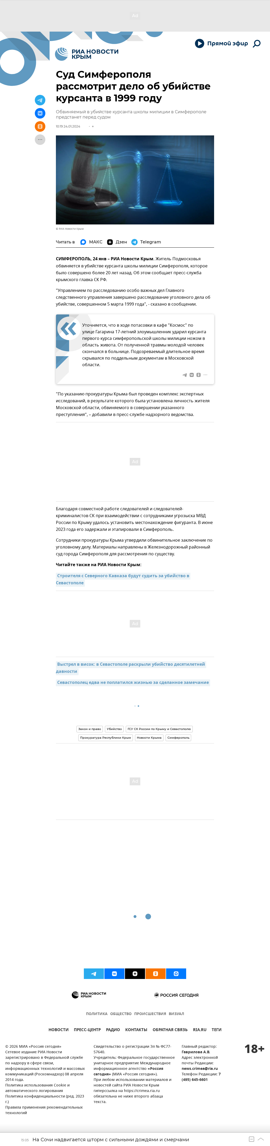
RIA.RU (199, 1030)
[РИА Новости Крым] (87, 54)
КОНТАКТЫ (136, 1030)
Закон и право (89, 729)
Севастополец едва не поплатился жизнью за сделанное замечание (133, 682)
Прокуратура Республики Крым (105, 737)
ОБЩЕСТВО (121, 1014)
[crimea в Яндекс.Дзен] (135, 973)
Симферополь (178, 737)
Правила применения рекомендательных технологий (44, 1110)
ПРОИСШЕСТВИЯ (150, 1014)
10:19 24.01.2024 (68, 126)
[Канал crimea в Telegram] (94, 973)
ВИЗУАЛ (176, 1014)
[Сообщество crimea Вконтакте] (114, 973)
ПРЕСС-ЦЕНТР (87, 1030)
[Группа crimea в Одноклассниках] (156, 973)
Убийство (114, 729)
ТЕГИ (216, 1030)
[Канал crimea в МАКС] (176, 973)
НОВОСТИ (59, 1030)
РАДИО (113, 1030)
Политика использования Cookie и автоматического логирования (37, 1088)
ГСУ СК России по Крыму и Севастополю (159, 729)
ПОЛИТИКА (97, 1014)
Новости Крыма (149, 737)
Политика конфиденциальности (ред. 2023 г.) (44, 1099)
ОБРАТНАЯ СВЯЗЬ (170, 1030)
